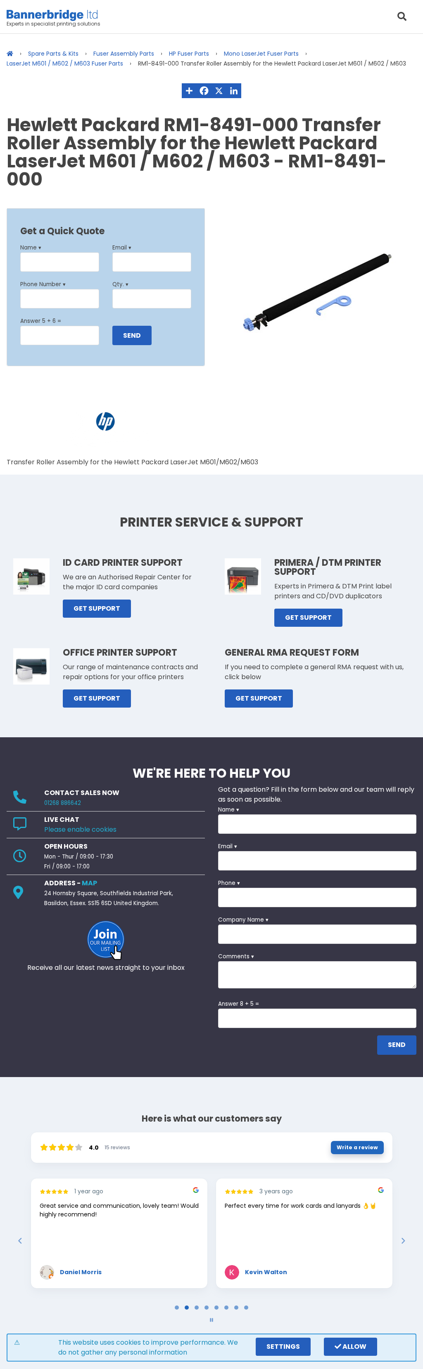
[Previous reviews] (20, 1240)
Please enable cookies (80, 829)
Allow (353, 1346)
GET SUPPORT (97, 608)
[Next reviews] (403, 1240)
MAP (89, 883)
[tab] (177, 1308)
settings (283, 1346)
